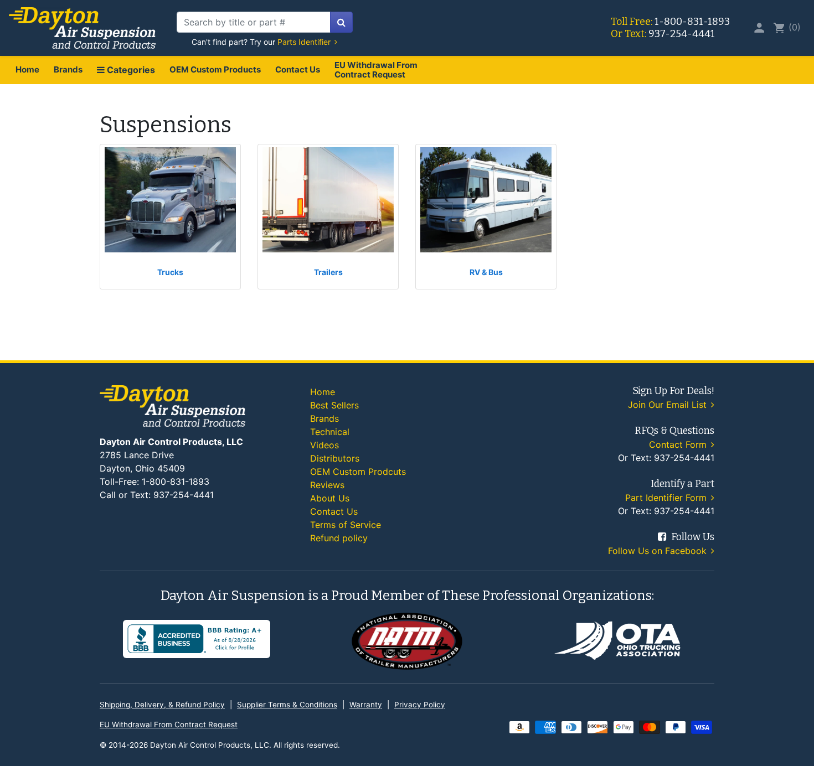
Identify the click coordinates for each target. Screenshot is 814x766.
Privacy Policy (419, 704)
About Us (329, 498)
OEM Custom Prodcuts (358, 471)
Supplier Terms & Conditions (287, 704)
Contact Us (297, 69)
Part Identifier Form (667, 497)
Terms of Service (345, 524)
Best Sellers (334, 405)
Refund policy (339, 538)
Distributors (334, 458)
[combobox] (254, 22)
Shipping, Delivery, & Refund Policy (162, 704)
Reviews (327, 484)
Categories (130, 69)
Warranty (365, 704)
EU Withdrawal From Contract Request (376, 70)
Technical (329, 431)
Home (27, 69)
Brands (68, 69)
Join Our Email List (668, 404)
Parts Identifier (305, 41)
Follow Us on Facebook (658, 550)
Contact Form (679, 444)
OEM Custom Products (215, 69)
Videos (324, 445)
